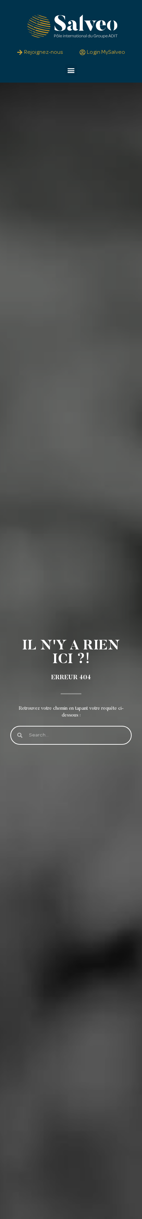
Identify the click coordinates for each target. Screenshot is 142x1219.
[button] (71, 70)
